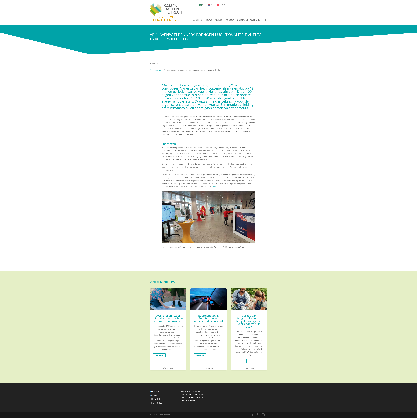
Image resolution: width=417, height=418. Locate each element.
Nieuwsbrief (156, 399)
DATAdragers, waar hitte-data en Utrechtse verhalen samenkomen (168, 329)
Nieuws (208, 20)
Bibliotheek (242, 20)
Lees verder (159, 355)
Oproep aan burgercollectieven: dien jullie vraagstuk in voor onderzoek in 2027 (249, 329)
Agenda (218, 20)
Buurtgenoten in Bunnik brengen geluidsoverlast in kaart (208, 329)
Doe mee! (197, 20)
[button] (266, 20)
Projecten (229, 20)
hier (215, 186)
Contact (154, 395)
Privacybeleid (156, 403)
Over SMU (255, 20)
